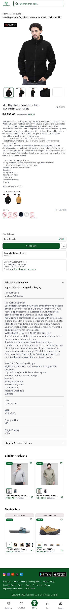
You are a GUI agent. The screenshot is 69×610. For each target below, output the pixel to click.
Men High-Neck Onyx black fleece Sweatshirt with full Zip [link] (32, 17)
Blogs (28, 585)
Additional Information (16, 282)
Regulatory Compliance (12, 589)
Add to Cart (31, 246)
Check (61, 239)
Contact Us (37, 585)
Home (6, 13)
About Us (6, 581)
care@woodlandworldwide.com (23, 269)
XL (26, 214)
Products (16, 13)
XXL (32, 214)
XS (5, 214)
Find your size (60, 210)
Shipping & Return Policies (18, 443)
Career (47, 585)
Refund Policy (48, 581)
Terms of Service (19, 581)
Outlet (20, 585)
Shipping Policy (9, 585)
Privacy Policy (35, 581)
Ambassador (29, 589)
